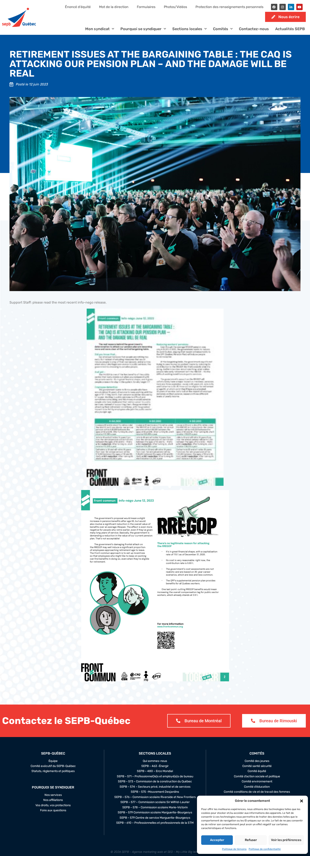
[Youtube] (299, 7)
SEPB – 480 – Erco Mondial (155, 771)
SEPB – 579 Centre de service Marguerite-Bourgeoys (155, 818)
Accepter (217, 840)
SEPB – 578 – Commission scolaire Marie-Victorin (155, 807)
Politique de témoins (234, 849)
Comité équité (257, 771)
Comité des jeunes (257, 761)
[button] (301, 801)
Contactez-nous (254, 29)
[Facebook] (274, 7)
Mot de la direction (113, 7)
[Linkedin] (291, 7)
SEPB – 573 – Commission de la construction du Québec (155, 781)
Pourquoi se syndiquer (141, 29)
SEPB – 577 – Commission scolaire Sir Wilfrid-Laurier (155, 802)
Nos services (53, 795)
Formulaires (146, 7)
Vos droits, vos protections (53, 805)
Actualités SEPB (290, 29)
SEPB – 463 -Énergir (154, 766)
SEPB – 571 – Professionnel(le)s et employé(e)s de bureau (155, 776)
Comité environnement (257, 781)
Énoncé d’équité (78, 7)
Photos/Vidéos (175, 7)
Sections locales (187, 29)
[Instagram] (282, 7)
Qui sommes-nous (155, 761)
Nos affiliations (53, 800)
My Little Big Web (187, 852)
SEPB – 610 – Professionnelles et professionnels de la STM (155, 823)
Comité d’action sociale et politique (257, 776)
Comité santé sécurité (257, 766)
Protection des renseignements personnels (229, 7)
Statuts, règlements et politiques (53, 771)
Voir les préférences (286, 840)
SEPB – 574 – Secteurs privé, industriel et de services (155, 786)
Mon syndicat (97, 29)
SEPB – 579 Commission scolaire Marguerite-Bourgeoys (155, 812)
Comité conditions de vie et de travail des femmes (257, 792)
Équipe (53, 761)
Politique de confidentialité (265, 849)
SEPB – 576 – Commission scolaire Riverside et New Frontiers (155, 797)
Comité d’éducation (257, 786)
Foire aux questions (53, 810)
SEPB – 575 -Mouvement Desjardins (155, 792)
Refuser (251, 840)
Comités (220, 29)
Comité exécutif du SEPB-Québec (53, 766)
